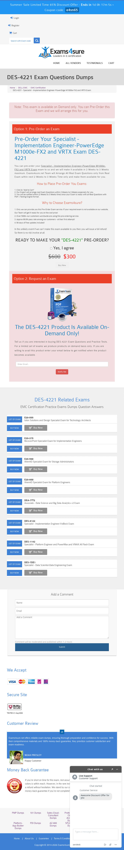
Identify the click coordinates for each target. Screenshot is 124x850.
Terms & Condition (62, 838)
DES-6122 (29, 521)
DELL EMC (23, 88)
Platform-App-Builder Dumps (18, 826)
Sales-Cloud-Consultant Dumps (53, 815)
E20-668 (28, 479)
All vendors (73, 63)
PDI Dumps (35, 823)
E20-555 (28, 417)
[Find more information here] (95, 807)
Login (16, 18)
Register (15, 25)
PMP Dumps (18, 813)
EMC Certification (38, 88)
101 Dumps (35, 813)
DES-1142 (29, 542)
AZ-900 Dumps (53, 824)
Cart (111, 63)
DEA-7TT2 (29, 500)
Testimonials (95, 63)
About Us (29, 838)
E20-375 (28, 438)
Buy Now (38, 428)
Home (56, 63)
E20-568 (28, 459)
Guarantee (44, 838)
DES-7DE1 (30, 562)
